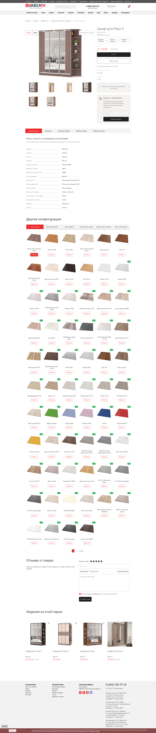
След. (81, 551)
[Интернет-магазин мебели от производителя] (35, 5)
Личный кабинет (86, 685)
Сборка (54, 691)
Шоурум (36, 1)
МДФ (98, 12)
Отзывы (52, 1)
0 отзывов (106, 35)
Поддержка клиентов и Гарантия (99, 1)
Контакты (128, 1)
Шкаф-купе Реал (87, 651)
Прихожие (81, 12)
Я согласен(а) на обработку (99, 594)
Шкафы (51, 12)
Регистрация (83, 687)
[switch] (80, 594)
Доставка (55, 689)
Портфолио (73, 1)
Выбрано (34, 255)
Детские (90, 12)
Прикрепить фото (123, 571)
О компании (30, 685)
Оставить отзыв (85, 599)
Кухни (43, 12)
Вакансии (28, 693)
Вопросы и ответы (58, 696)
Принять (12, 731)
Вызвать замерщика (116, 1)
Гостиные (61, 12)
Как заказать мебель (58, 687)
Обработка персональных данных (90, 689)
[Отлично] (91, 561)
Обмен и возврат (57, 693)
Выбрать (51, 255)
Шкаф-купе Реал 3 (61, 651)
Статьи (54, 695)
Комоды (114, 12)
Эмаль (106, 12)
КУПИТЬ (113, 55)
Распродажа (125, 12)
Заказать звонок (92, 8)
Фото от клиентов (30, 687)
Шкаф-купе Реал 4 (34, 651)
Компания (44, 1)
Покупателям (83, 1)
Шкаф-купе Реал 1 (115, 651)
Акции (29, 1)
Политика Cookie (94, 731)
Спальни (71, 12)
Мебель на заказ (32, 12)
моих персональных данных (108, 594)
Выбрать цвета (113, 61)
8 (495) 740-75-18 (92, 6)
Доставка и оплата (62, 1)
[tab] (33, 131)
